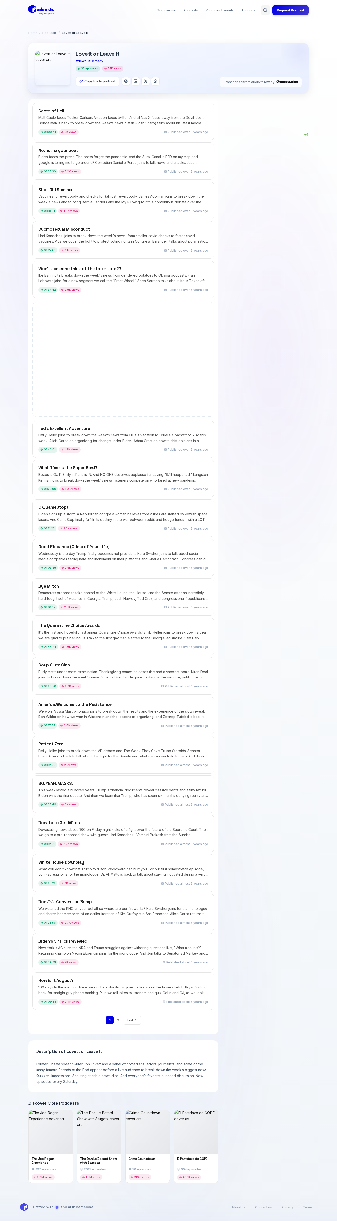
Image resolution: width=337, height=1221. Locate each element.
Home (32, 33)
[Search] (265, 10)
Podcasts (191, 10)
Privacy (287, 1207)
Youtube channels (220, 10)
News (82, 61)
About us (248, 10)
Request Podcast (290, 10)
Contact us (263, 1207)
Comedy (96, 61)
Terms (308, 1207)
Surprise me (166, 10)
